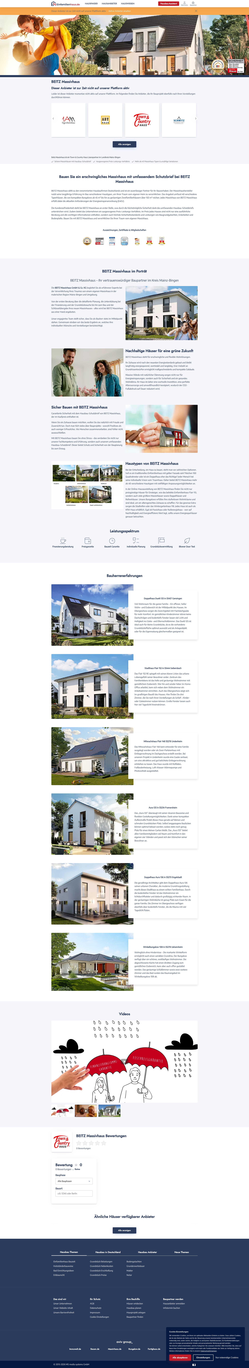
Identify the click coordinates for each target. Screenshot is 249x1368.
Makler (130, 1270)
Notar (129, 1275)
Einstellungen (203, 1357)
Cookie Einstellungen (99, 1317)
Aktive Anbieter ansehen (120, 11)
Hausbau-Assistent (168, 3)
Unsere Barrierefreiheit (63, 1312)
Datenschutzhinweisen (209, 1351)
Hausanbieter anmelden (174, 1303)
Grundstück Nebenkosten (101, 1266)
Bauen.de (95, 1349)
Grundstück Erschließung (101, 1270)
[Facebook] (194, 1364)
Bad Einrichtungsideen (63, 1270)
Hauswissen (127, 3)
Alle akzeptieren (180, 1357)
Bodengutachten (134, 1261)
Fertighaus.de (154, 1349)
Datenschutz (95, 1308)
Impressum (95, 1312)
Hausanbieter (109, 3)
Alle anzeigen (124, 144)
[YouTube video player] (124, 1061)
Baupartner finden (135, 1317)
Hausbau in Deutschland (108, 1252)
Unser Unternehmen (62, 1303)
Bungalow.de (134, 1349)
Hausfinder (91, 3)
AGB (92, 1303)
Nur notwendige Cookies (227, 1357)
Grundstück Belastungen (101, 1261)
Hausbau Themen (69, 1252)
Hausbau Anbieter (147, 1252)
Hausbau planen (134, 1308)
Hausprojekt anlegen (136, 1312)
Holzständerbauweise (63, 1266)
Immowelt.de (75, 1349)
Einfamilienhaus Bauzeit (64, 1261)
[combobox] (74, 1194)
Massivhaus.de (114, 1349)
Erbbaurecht (59, 1275)
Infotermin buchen (171, 1308)
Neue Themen (181, 1252)
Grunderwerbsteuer (136, 1266)
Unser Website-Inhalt (63, 1308)
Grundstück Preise (98, 1275)
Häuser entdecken (135, 1303)
